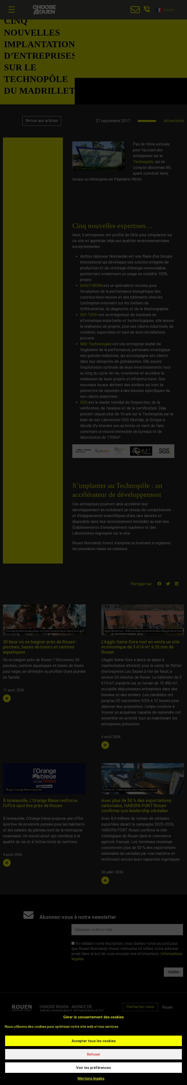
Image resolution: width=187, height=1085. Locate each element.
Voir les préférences (93, 1068)
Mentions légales (91, 1078)
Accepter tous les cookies (94, 1041)
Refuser (93, 1054)
